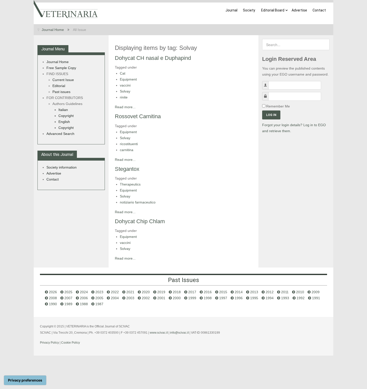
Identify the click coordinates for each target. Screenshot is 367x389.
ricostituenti (129, 144)
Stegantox (127, 169)
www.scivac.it (159, 332)
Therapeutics (130, 184)
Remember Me (278, 106)
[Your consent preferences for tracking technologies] (25, 380)
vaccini (125, 85)
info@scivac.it (179, 332)
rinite (124, 97)
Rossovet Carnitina (138, 116)
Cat (122, 73)
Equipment (128, 79)
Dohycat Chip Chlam (140, 221)
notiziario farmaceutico (138, 202)
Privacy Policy (49, 342)
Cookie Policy (70, 342)
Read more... (125, 107)
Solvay (125, 91)
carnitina (126, 150)
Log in (271, 115)
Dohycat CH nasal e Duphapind (153, 58)
